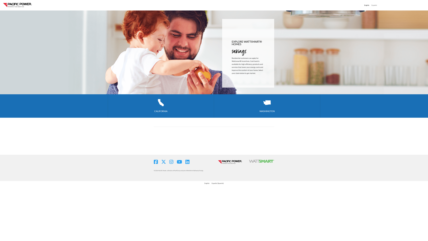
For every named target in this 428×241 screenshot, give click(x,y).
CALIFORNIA (161, 111)
